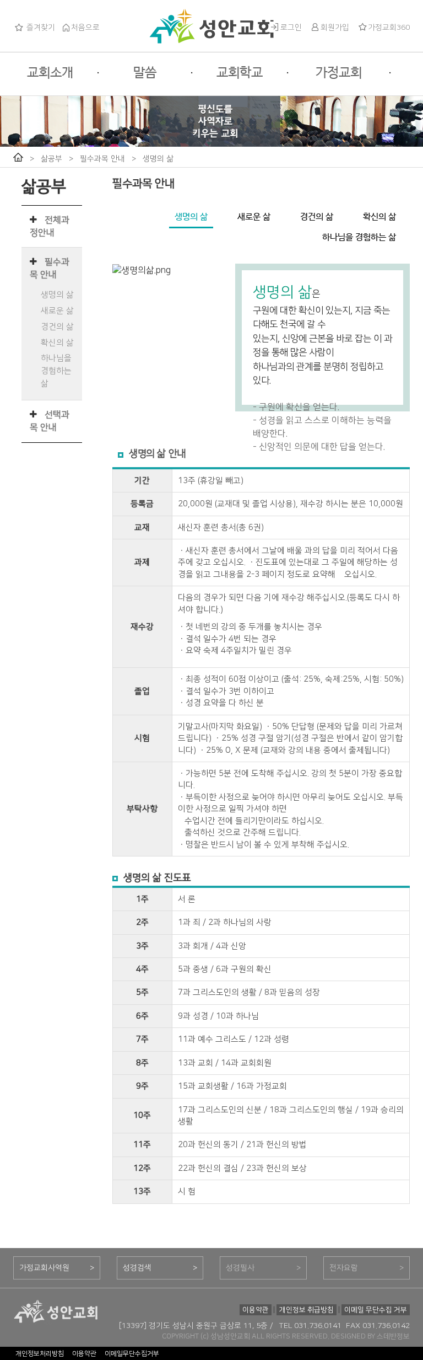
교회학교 (239, 73)
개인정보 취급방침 (306, 1310)
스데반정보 (393, 1336)
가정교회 (339, 73)
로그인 (291, 27)
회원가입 (335, 27)
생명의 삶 (158, 158)
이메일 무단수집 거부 (375, 1310)
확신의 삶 (57, 342)
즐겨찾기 (39, 27)
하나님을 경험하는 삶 (56, 371)
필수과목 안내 (102, 158)
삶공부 (51, 158)
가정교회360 (389, 27)
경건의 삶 (57, 326)
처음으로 (85, 27)
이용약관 (255, 1310)
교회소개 (50, 73)
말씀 (144, 73)
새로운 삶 (57, 310)
